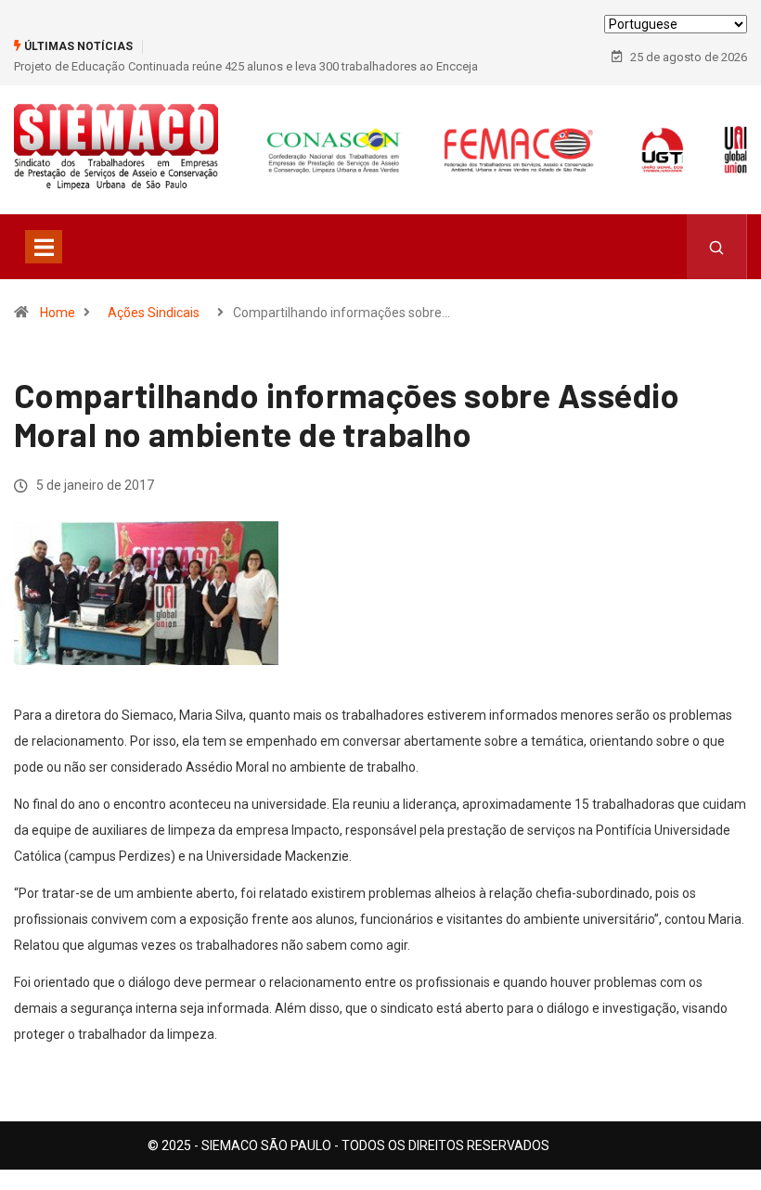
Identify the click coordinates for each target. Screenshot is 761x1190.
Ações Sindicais (154, 312)
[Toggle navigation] (43, 246)
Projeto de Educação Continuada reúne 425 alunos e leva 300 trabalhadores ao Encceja (246, 66)
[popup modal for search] (717, 246)
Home (57, 312)
